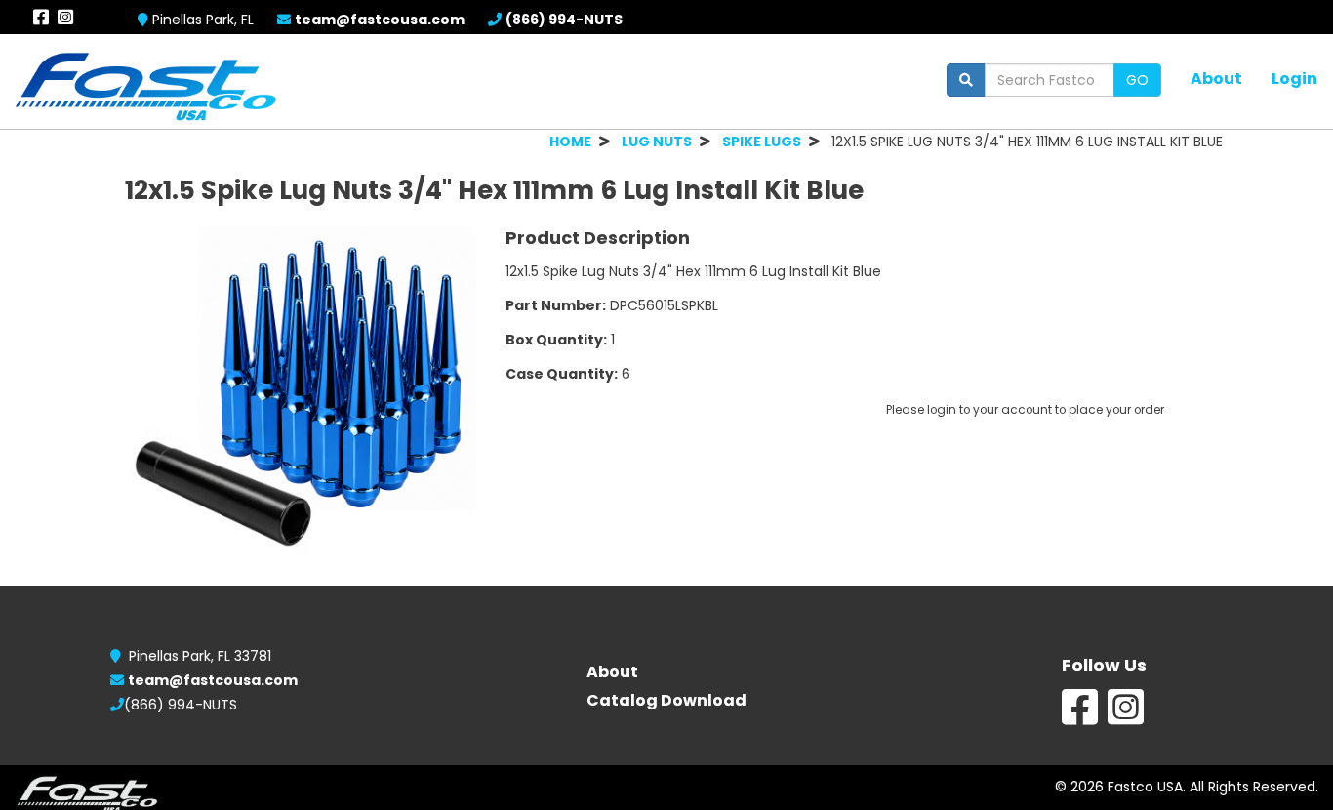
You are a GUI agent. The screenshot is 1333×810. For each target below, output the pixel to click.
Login (1294, 78)
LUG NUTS (657, 141)
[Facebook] (1080, 717)
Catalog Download (666, 700)
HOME (570, 141)
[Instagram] (1126, 717)
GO (1137, 80)
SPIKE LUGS (761, 141)
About (1216, 78)
